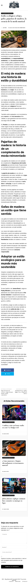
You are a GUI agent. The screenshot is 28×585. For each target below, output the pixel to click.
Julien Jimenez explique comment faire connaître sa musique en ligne (13, 501)
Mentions (17, 581)
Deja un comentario (20, 27)
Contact (11, 581)
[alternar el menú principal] (2, 5)
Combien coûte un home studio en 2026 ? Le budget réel (13, 426)
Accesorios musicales (7, 13)
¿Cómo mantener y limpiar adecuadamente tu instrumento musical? (13, 463)
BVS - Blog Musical (6, 579)
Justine (5, 27)
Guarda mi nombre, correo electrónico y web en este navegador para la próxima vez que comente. (13, 560)
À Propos (24, 581)
